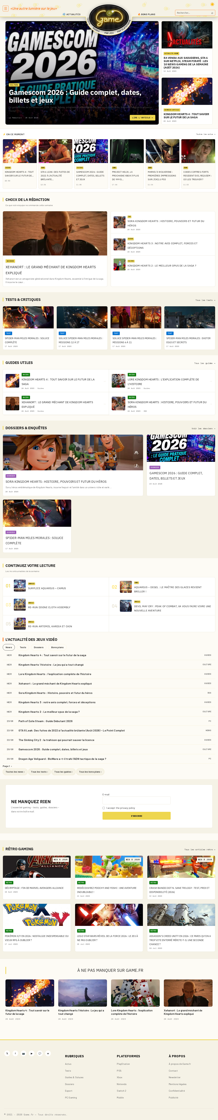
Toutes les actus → (205, 134)
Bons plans (57, 647)
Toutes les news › (15, 771)
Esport (68, 1090)
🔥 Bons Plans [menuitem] (146, 14)
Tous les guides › (63, 771)
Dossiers (38, 647)
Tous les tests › (39, 771)
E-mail (106, 794)
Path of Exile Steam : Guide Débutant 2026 (46, 721)
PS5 (119, 1070)
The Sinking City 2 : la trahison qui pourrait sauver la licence (56, 739)
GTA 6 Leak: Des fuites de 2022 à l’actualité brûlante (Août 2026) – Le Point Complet (72, 730)
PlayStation (123, 1063)
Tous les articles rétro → (199, 849)
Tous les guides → (204, 363)
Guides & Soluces (74, 1077)
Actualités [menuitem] (73, 14)
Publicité (173, 1097)
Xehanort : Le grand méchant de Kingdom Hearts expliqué (55, 683)
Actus (68, 1063)
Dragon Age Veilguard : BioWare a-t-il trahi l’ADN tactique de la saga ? (62, 758)
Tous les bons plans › (90, 771)
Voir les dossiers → (203, 428)
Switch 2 (121, 1090)
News (9, 647)
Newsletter (175, 1077)
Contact (173, 1070)
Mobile (120, 1097)
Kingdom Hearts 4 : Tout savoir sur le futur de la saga (52, 655)
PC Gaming (71, 1097)
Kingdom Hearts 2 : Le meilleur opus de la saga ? (49, 711)
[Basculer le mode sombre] (212, 4)
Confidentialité (177, 1090)
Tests (23, 647)
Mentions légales (177, 1084)
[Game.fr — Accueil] (109, 17)
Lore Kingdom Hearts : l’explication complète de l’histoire (55, 674)
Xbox (119, 1077)
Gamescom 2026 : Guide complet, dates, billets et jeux (75, 96)
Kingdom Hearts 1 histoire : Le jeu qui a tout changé (51, 664)
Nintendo (122, 1084)
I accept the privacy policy (120, 807)
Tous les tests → (205, 300)
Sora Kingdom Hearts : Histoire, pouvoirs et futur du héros (55, 692)
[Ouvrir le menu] (6, 8)
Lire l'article (142, 117)
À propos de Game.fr (180, 1063)
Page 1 (7, 766)
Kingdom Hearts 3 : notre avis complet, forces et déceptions (57, 702)
